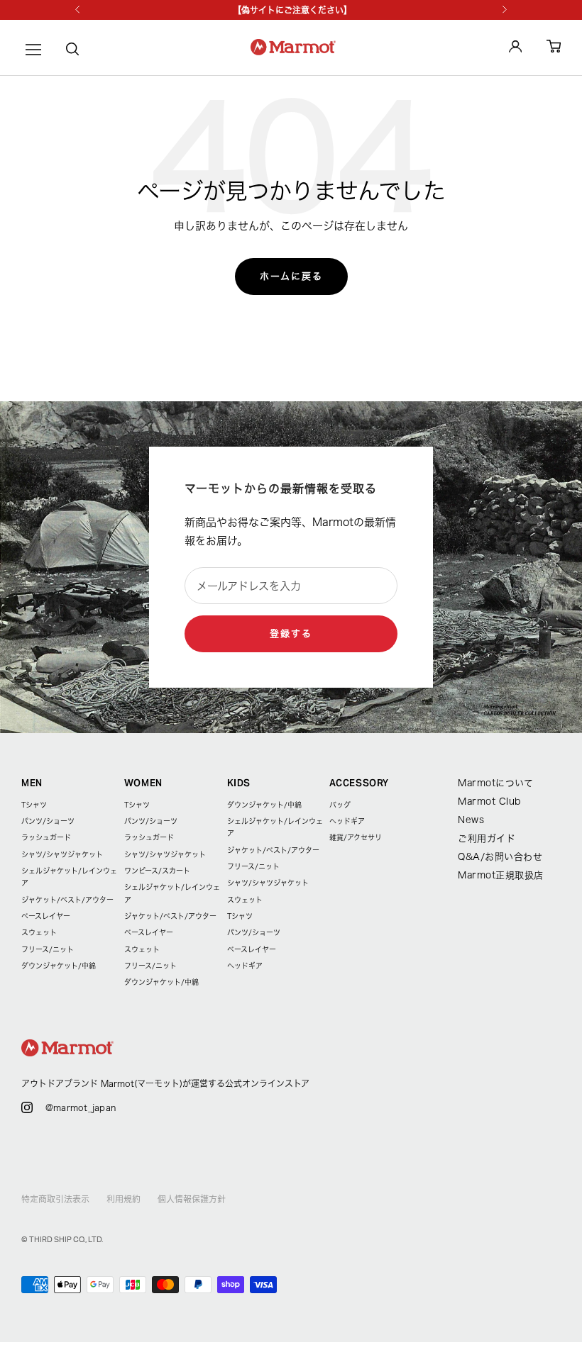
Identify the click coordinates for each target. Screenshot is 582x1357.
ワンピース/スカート (157, 870)
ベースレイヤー (45, 916)
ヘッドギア (245, 965)
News (471, 820)
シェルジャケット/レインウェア (69, 876)
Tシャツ (34, 804)
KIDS (239, 783)
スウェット (39, 932)
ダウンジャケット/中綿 (58, 965)
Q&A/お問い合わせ (500, 856)
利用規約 (123, 1199)
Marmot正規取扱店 (501, 875)
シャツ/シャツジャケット (62, 854)
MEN (32, 783)
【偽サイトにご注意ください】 (292, 10)
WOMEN (143, 783)
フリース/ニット (47, 949)
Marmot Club (489, 801)
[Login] (515, 49)
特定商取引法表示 (55, 1199)
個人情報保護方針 (192, 1199)
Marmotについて (495, 783)
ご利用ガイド (486, 838)
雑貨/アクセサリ (355, 837)
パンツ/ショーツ (48, 821)
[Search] (72, 52)
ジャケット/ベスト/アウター (67, 899)
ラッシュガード (46, 837)
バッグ (340, 804)
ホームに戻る (291, 276)
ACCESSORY (359, 783)
